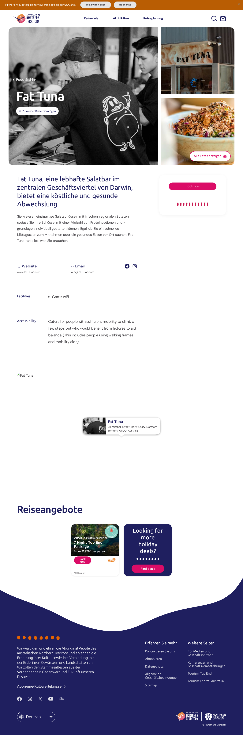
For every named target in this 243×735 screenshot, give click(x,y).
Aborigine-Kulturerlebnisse (39, 686)
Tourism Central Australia (206, 681)
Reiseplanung (153, 18)
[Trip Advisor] (61, 698)
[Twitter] (40, 698)
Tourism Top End (200, 673)
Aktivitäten (121, 18)
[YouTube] (50, 698)
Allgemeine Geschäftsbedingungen (161, 675)
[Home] (26, 18)
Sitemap (151, 685)
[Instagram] (30, 698)
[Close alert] (239, 4)
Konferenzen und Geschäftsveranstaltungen (207, 664)
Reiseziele (91, 18)
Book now (193, 186)
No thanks (125, 4)
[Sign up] (223, 18)
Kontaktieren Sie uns (160, 651)
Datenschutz (154, 666)
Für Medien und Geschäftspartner (200, 653)
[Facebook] (19, 698)
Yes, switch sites (96, 4)
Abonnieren (153, 659)
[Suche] (214, 18)
